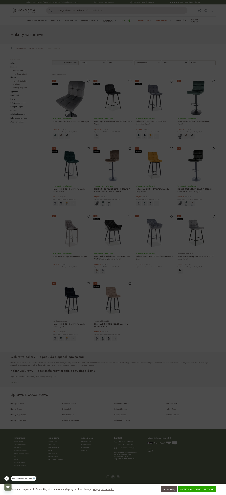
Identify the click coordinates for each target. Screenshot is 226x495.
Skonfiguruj (169, 489)
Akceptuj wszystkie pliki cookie (197, 489)
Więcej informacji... (103, 489)
